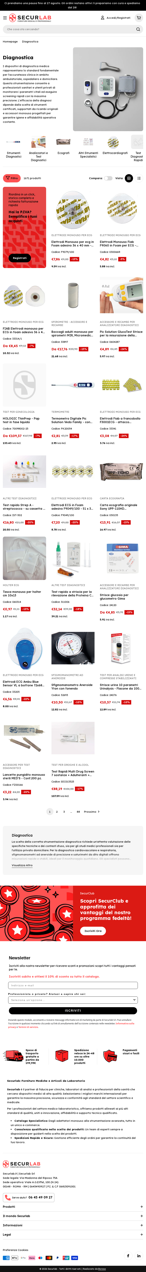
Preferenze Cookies (15, 1250)
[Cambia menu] (5, 18)
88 (78, 811)
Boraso (102, 1269)
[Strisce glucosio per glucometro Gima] (121, 558)
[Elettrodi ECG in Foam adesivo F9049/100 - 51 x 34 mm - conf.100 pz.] (73, 471)
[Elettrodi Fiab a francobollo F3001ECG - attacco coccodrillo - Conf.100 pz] (121, 385)
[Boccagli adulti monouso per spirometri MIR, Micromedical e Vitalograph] (73, 295)
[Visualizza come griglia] (129, 178)
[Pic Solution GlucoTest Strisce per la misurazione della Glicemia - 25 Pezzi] (121, 295)
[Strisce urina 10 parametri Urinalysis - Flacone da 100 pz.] (121, 648)
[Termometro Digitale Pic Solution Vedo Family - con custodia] (73, 385)
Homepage (10, 41)
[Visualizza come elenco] (139, 178)
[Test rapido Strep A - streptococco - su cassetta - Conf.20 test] (24, 471)
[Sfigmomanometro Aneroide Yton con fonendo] (73, 648)
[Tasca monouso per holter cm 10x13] (24, 558)
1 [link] (49, 811)
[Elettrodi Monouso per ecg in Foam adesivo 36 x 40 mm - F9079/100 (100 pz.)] (73, 208)
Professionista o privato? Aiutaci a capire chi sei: (47, 994)
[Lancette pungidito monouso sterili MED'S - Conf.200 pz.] (24, 738)
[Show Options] (134, 1000)
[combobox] (72, 1000)
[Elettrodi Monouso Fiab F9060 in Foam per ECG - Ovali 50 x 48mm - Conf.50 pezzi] (121, 208)
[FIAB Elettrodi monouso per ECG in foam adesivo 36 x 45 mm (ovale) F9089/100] (24, 295)
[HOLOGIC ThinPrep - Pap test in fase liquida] (24, 385)
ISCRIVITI (73, 1010)
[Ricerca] (138, 29)
